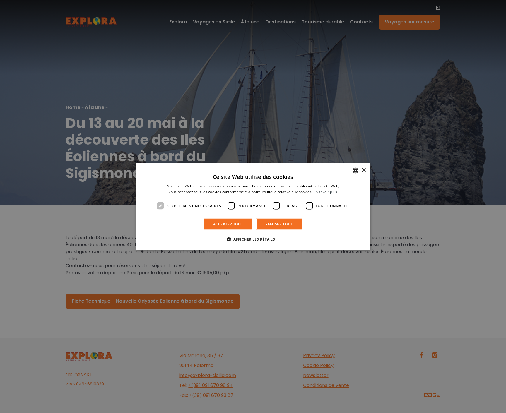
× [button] (363, 170)
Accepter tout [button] (228, 224)
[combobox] (355, 170)
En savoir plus (325, 191)
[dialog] (253, 206)
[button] (253, 239)
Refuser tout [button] (279, 224)
